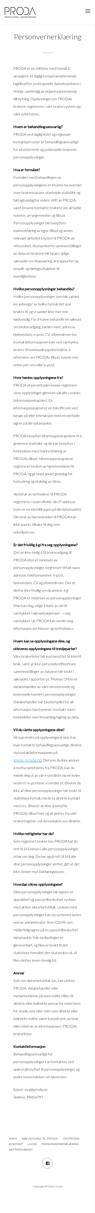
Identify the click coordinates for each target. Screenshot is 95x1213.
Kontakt (16, 1144)
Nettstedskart (21, 1149)
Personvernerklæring (60, 1144)
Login (32, 1144)
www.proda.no (27, 759)
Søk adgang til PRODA (40, 1138)
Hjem (13, 1138)
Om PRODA (71, 1138)
